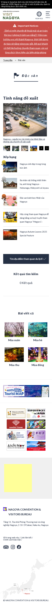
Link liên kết (26, 537)
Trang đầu (7, 60)
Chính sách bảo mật (12, 539)
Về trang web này (11, 537)
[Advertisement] (18, 478)
